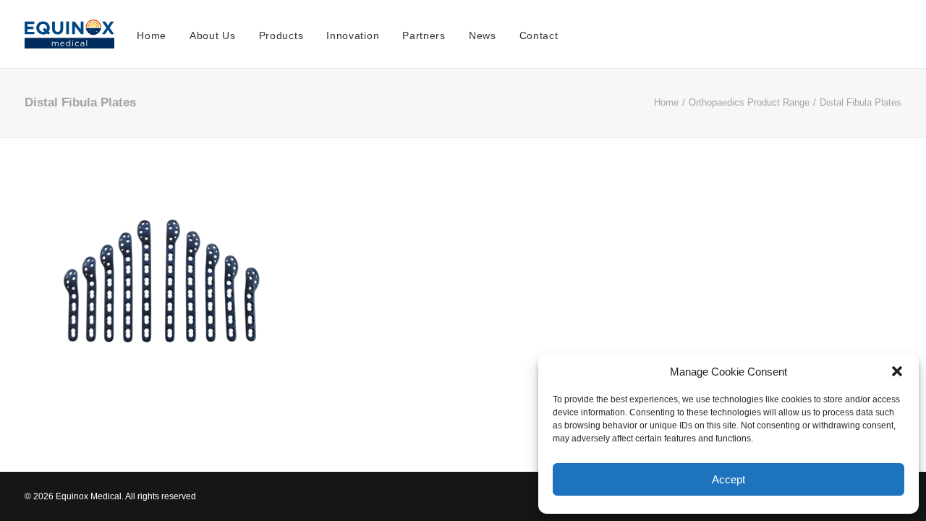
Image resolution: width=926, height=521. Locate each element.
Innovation (352, 35)
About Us (213, 35)
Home (151, 35)
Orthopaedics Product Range (749, 102)
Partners (424, 35)
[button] (897, 371)
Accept (728, 479)
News (482, 35)
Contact (538, 35)
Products (281, 35)
